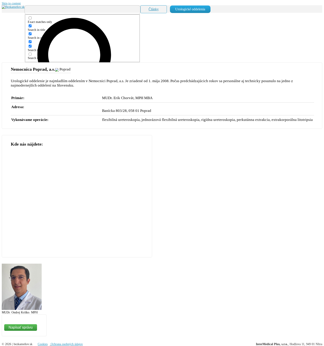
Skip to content (11, 3)
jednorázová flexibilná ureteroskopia (170, 120)
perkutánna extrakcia (253, 120)
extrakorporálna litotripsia (292, 120)
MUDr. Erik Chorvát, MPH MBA (127, 98)
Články (154, 9)
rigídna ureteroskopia (218, 120)
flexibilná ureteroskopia (121, 120)
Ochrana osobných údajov (67, 344)
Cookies (43, 344)
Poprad (65, 69)
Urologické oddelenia (190, 9)
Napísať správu (21, 327)
